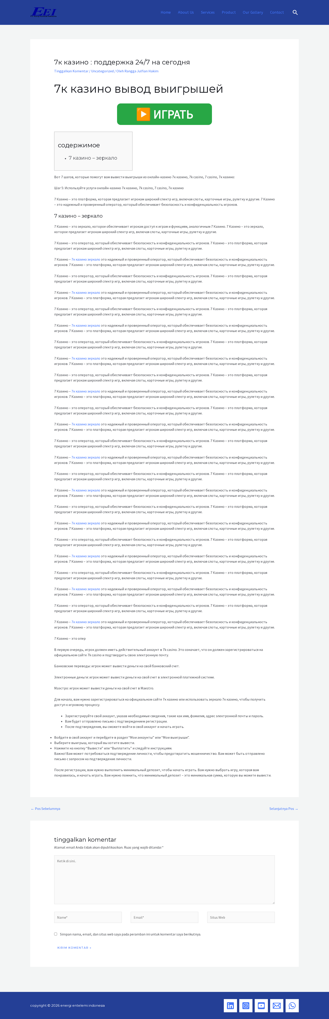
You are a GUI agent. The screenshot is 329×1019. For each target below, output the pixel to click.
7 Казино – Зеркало (93, 158)
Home (166, 12)
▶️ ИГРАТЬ (164, 114)
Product (229, 12)
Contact (277, 12)
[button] (295, 12)
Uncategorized (102, 71)
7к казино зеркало (85, 259)
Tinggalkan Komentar (71, 71)
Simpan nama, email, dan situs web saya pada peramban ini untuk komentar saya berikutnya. (130, 934)
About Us (186, 12)
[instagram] (245, 1005)
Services (208, 12)
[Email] (276, 1005)
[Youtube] (261, 1005)
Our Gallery (253, 12)
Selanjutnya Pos (283, 808)
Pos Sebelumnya (45, 808)
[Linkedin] (230, 1005)
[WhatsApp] (292, 1005)
